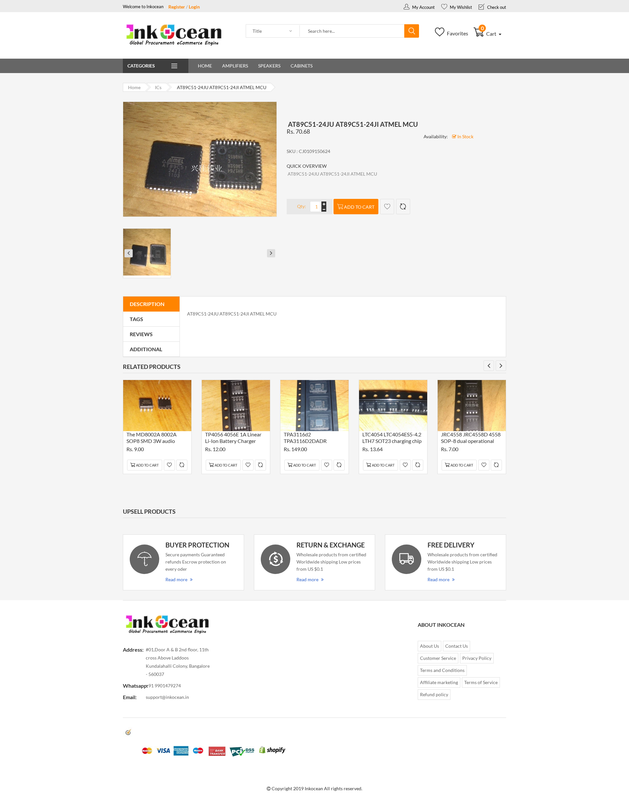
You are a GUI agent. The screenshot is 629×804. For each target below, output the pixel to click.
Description (147, 304)
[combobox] (352, 31)
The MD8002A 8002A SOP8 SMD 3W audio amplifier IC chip (151, 438)
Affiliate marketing (439, 682)
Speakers (269, 65)
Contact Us (456, 646)
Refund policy (434, 694)
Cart (489, 33)
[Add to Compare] (403, 206)
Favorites (457, 33)
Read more (176, 579)
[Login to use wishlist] (387, 206)
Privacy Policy (476, 658)
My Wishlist (460, 7)
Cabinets (302, 65)
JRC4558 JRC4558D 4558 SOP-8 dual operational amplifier (471, 438)
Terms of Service (481, 682)
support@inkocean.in (167, 697)
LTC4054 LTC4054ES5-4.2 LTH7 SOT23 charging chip (392, 437)
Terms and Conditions (442, 670)
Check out (496, 7)
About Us (429, 646)
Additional (146, 349)
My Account (423, 7)
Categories (141, 65)
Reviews (141, 334)
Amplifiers (235, 65)
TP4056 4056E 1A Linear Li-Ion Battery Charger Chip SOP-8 (233, 438)
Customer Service (438, 658)
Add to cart (359, 207)
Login (194, 7)
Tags (136, 319)
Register (176, 7)
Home (205, 65)
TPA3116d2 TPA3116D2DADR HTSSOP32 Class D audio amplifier (312, 438)
